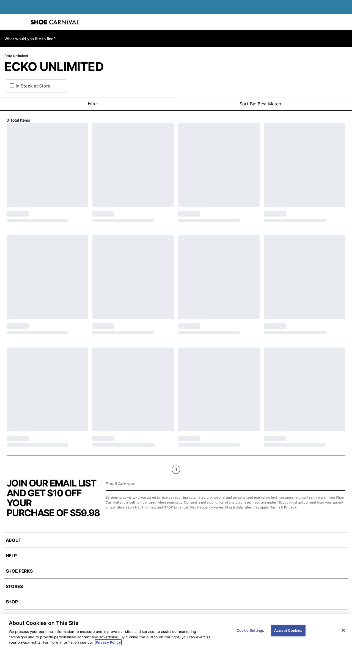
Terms (275, 507)
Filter (93, 103)
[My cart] (345, 22)
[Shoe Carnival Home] (55, 22)
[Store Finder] (21, 22)
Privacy (290, 507)
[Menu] (8, 22)
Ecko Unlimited (16, 56)
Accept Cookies (288, 630)
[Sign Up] (339, 484)
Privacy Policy (108, 642)
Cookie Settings (250, 630)
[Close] (343, 630)
